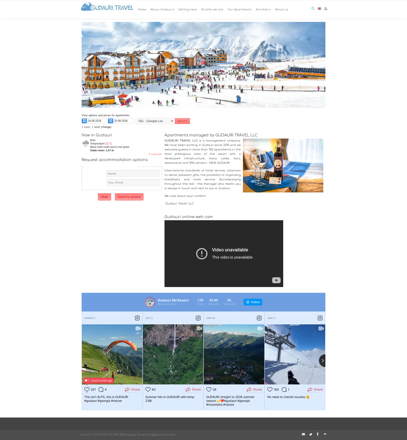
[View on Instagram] (137, 318)
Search (182, 120)
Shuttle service (212, 9)
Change (106, 127)
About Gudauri (162, 9)
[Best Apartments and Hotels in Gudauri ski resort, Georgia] (107, 9)
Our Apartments (239, 9)
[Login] (326, 9)
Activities (263, 9)
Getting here (187, 9)
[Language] (319, 9)
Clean (104, 197)
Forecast (155, 154)
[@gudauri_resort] (150, 302)
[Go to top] (325, 434)
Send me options (129, 197)
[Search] (313, 9)
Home (142, 9)
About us (281, 9)
